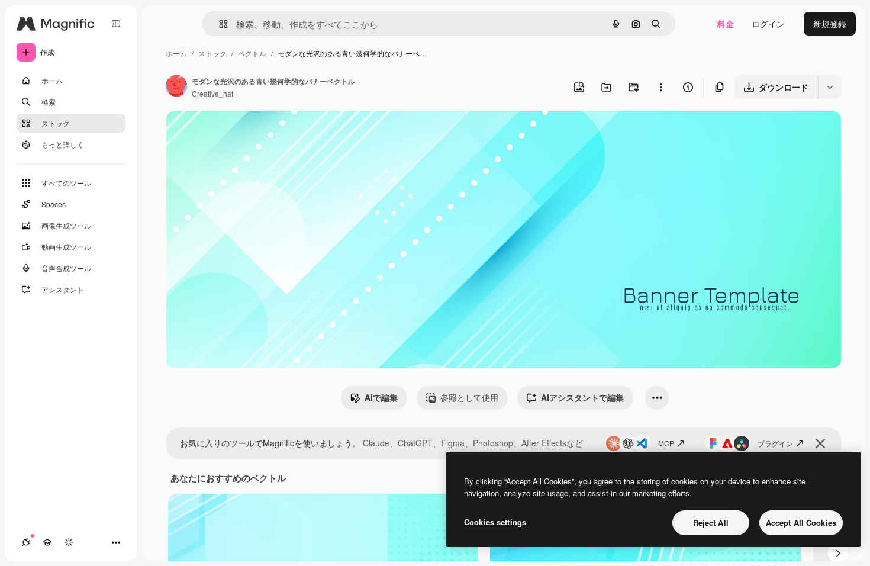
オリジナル (247, 133)
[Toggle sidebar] (116, 23)
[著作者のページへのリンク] (176, 87)
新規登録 (829, 24)
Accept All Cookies (801, 522)
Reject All (711, 522)
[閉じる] (820, 443)
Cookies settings (495, 522)
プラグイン (775, 443)
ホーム (176, 53)
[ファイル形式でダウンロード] (830, 87)
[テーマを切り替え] (68, 542)
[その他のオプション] (660, 87)
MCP (666, 443)
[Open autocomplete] (218, 24)
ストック (212, 53)
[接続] (26, 542)
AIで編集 (381, 397)
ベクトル (252, 53)
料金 (725, 24)
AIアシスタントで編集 (582, 397)
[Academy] (47, 542)
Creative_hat (212, 93)
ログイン (768, 24)
